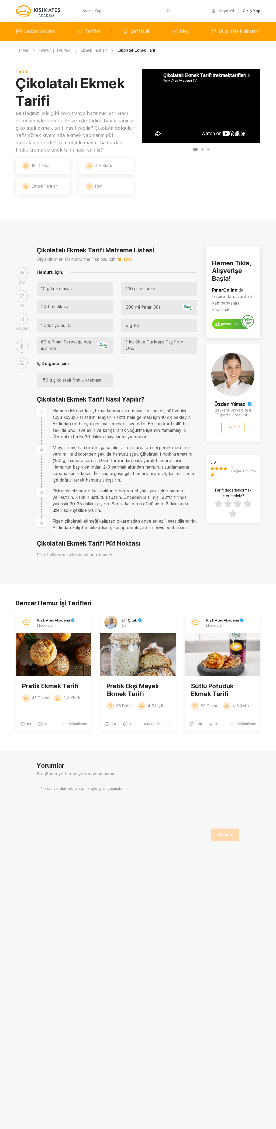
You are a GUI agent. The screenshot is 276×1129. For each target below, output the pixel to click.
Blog (184, 31)
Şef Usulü (140, 31)
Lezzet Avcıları (39, 31)
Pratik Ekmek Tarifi (50, 686)
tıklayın (124, 259)
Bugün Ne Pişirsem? (239, 31)
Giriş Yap (251, 11)
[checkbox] (41, 412)
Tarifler (93, 31)
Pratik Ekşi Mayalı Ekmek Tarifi (132, 690)
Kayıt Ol (226, 11)
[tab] (195, 149)
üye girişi (98, 788)
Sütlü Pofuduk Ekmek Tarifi (212, 690)
